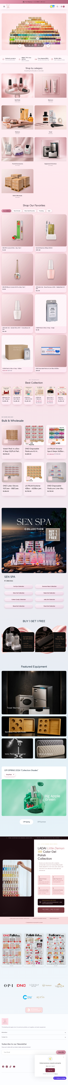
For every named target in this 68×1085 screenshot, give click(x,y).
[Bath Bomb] (50, 939)
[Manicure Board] (50, 748)
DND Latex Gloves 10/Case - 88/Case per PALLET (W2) (10, 487)
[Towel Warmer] (34, 692)
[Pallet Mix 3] (12, 953)
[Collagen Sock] (56, 953)
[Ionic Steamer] (56, 939)
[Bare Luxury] (50, 948)
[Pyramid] (38, 945)
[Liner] (12, 940)
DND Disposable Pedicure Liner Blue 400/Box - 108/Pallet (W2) (56, 487)
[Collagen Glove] (50, 953)
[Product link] (12, 442)
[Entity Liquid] (50, 944)
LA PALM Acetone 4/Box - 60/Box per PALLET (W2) (33, 487)
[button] (4, 6)
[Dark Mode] (52, 6)
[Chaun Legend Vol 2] (29, 952)
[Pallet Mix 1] (18, 946)
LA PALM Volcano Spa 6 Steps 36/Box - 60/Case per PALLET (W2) (56, 450)
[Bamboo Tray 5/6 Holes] (34, 726)
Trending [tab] (41, 210)
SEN (36, 625)
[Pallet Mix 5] (6, 961)
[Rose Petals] (62, 944)
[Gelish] (39, 940)
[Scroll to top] (64, 1081)
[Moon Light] (55, 962)
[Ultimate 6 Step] (62, 953)
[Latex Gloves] (6, 940)
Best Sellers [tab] (6, 210)
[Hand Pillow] (50, 962)
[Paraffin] (12, 946)
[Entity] (29, 946)
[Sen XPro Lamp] (62, 939)
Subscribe (61, 1052)
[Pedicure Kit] (18, 940)
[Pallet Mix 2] (5, 953)
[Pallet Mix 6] (12, 961)
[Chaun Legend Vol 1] (39, 952)
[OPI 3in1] (38, 962)
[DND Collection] (38, 957)
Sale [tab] (49, 210)
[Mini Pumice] (6, 946)
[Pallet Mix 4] (18, 953)
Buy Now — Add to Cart (51, 910)
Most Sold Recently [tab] (30, 210)
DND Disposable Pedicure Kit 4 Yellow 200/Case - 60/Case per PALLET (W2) (34, 450)
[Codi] (56, 948)
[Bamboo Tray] (55, 957)
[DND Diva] (30, 962)
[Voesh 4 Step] (57, 944)
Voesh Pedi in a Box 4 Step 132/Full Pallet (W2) (11, 450)
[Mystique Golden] (62, 948)
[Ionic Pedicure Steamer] (17, 748)
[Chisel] (29, 940)
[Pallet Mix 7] (18, 961)
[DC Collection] (29, 957)
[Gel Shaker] (50, 957)
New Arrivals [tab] (17, 210)
